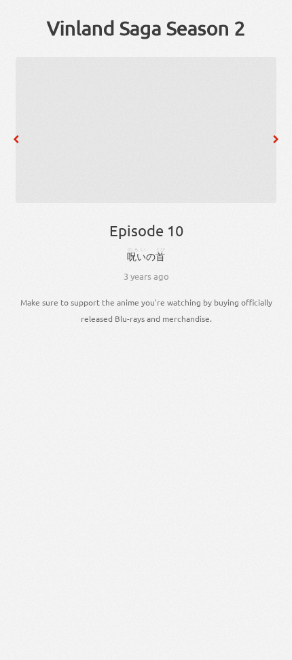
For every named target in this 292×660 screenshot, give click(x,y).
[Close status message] (271, 650)
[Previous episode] (16, 139)
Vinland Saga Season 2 (146, 27)
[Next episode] (275, 139)
